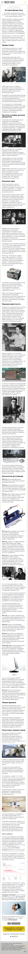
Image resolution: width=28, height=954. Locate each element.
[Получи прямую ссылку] (5, 846)
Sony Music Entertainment (17, 777)
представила (11, 896)
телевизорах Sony (20, 849)
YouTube (19, 929)
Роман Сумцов (10, 8)
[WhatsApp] (17, 936)
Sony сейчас (7, 834)
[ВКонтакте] (11, 936)
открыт (17, 918)
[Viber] (15, 936)
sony (9, 923)
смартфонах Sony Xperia (15, 850)
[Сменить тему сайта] (25, 2)
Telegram (10, 929)
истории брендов (16, 923)
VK (14, 929)
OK (25, 951)
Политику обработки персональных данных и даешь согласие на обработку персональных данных (13, 947)
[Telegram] (13, 936)
